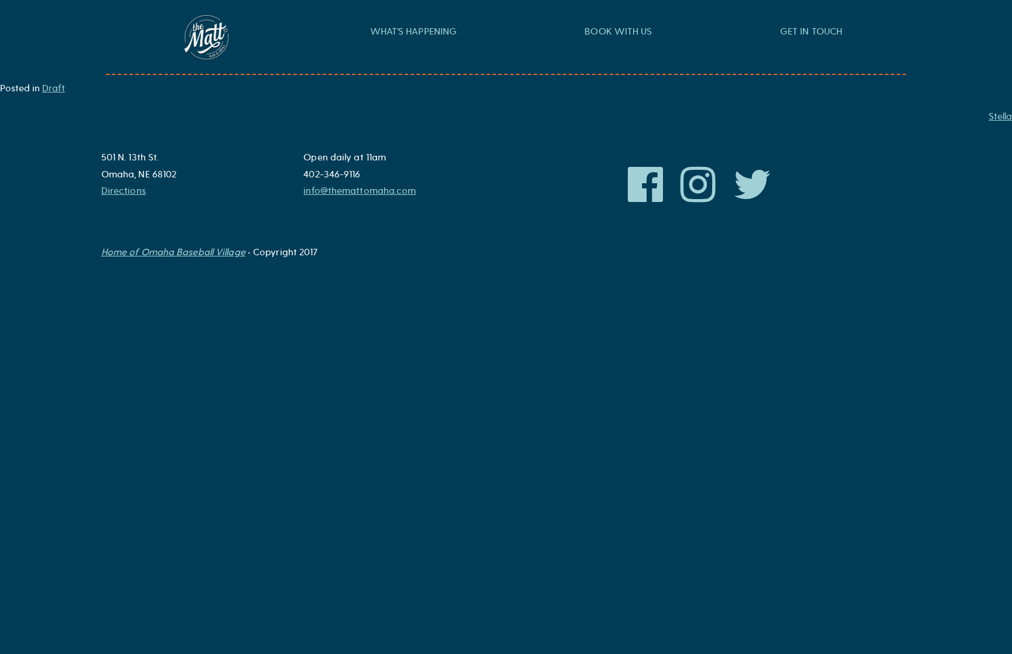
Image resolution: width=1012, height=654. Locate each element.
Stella (1000, 116)
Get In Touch (811, 31)
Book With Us (618, 31)
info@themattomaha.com (359, 191)
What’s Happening (413, 31)
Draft (53, 88)
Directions (123, 191)
